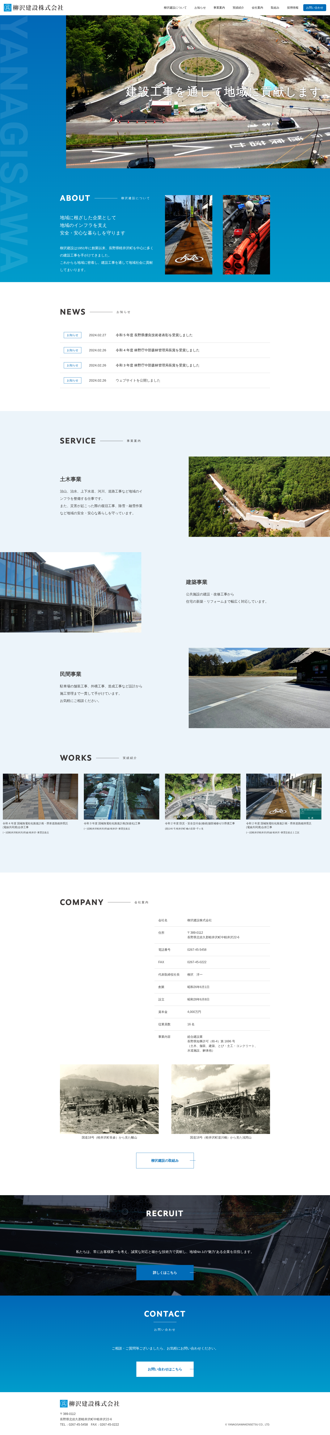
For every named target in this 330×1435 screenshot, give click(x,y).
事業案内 (219, 7)
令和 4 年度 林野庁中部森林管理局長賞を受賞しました (158, 350)
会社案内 (257, 7)
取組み (275, 7)
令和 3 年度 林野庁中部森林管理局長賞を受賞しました (158, 365)
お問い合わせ (314, 7)
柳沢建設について (175, 7)
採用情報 (292, 7)
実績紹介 (238, 7)
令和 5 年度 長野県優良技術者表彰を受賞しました (154, 335)
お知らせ (200, 7)
